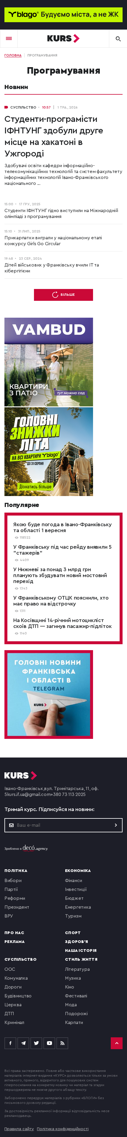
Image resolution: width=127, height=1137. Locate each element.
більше (68, 294)
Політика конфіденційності (63, 1129)
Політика (15, 871)
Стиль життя (81, 959)
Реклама (14, 942)
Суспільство (20, 959)
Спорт (73, 933)
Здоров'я (76, 942)
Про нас (14, 933)
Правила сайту (19, 1129)
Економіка (78, 871)
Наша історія (81, 951)
